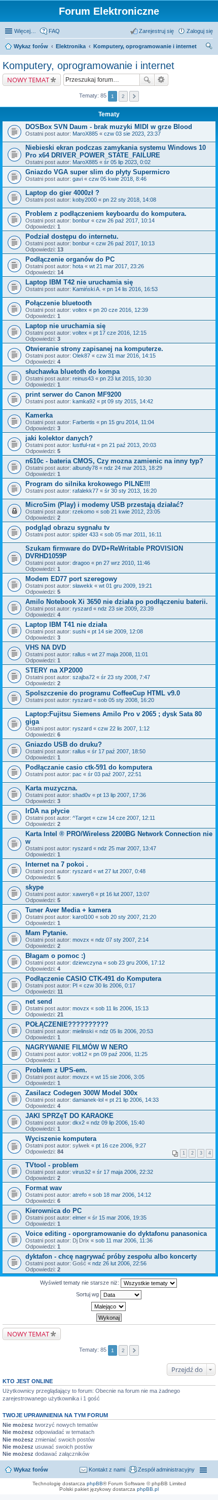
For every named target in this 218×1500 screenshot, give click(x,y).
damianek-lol (87, 1100)
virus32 (81, 1172)
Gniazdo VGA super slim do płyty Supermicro (97, 172)
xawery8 (83, 894)
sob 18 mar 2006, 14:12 (122, 1195)
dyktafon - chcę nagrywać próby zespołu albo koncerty (111, 1256)
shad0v (81, 795)
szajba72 (83, 677)
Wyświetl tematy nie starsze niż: (80, 1283)
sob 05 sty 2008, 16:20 (126, 700)
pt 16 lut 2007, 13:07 (125, 894)
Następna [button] (134, 96)
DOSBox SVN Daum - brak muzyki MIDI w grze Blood (108, 127)
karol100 (83, 917)
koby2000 (84, 200)
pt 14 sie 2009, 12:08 (117, 631)
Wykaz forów (31, 46)
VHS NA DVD (45, 647)
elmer (79, 1218)
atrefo (79, 1195)
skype (34, 887)
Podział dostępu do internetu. (72, 236)
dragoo (81, 563)
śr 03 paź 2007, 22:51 (114, 774)
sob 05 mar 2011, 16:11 (133, 534)
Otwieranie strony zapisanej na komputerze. (94, 349)
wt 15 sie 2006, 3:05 (119, 1077)
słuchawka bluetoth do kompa (72, 371)
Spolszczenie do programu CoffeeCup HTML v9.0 (102, 693)
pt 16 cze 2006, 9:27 (121, 1145)
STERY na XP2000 (54, 670)
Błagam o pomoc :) (55, 956)
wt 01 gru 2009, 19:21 (125, 586)
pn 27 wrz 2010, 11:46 (123, 563)
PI (75, 985)
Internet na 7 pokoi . (56, 864)
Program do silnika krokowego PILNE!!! (87, 484)
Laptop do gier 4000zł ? (62, 193)
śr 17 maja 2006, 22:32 (125, 1172)
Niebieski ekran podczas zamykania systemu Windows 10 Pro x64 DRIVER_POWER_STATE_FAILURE (115, 151)
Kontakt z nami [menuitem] (107, 1469)
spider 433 (85, 534)
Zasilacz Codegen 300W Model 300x (81, 1093)
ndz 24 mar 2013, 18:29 (133, 468)
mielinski (82, 1031)
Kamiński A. (86, 289)
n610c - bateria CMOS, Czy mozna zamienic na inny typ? (114, 461)
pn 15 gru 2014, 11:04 (127, 422)
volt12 (79, 1054)
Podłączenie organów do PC (70, 259)
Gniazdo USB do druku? (63, 744)
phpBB (95, 1483)
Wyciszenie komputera (60, 1138)
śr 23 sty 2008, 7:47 (125, 677)
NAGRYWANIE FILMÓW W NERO (76, 1047)
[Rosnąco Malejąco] (109, 1306)
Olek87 (81, 356)
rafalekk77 (85, 491)
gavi (77, 179)
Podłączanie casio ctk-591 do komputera (88, 767)
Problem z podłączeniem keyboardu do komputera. (106, 213)
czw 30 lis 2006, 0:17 (109, 985)
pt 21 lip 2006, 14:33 (134, 1100)
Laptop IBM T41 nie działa (66, 624)
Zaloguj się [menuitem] (200, 31)
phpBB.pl (148, 1489)
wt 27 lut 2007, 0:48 (122, 871)
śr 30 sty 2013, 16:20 (130, 491)
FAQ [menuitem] (54, 31)
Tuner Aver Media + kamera (68, 910)
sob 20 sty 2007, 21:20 (128, 917)
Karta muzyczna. (51, 788)
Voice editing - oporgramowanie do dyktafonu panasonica (116, 1233)
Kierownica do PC (53, 1211)
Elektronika (71, 46)
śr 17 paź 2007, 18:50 (119, 751)
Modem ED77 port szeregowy (71, 579)
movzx (80, 940)
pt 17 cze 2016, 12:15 (120, 333)
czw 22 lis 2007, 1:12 (124, 728)
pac (77, 774)
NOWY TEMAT (28, 79)
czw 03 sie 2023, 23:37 (132, 134)
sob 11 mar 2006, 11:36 (124, 1240)
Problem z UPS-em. (56, 1070)
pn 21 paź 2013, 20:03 (128, 445)
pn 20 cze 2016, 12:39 (120, 310)
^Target (81, 818)
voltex (79, 310)
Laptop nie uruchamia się (65, 326)
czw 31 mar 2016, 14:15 (126, 356)
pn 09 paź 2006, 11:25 (120, 1054)
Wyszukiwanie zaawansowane (161, 80)
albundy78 (85, 468)
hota (77, 266)
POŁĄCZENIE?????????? (66, 1024)
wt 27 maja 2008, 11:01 (120, 654)
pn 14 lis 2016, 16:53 (132, 289)
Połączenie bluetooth (58, 303)
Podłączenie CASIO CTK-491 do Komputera (93, 978)
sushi (79, 631)
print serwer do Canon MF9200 (73, 394)
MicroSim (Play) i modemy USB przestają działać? (104, 504)
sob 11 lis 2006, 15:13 (122, 1008)
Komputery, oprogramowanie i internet (145, 46)
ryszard (82, 608)
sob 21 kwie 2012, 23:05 (130, 511)
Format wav (43, 1188)
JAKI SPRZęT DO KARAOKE (69, 1116)
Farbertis (83, 422)
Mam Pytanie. (46, 933)
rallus (79, 654)
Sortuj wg (88, 1294)
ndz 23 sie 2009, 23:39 (126, 608)
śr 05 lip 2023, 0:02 (127, 162)
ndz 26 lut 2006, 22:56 (119, 1263)
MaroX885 (85, 134)
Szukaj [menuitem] (209, 47)
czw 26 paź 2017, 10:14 (125, 220)
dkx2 (78, 1123)
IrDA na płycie (47, 811)
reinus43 (83, 378)
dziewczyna (87, 963)
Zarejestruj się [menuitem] (156, 31)
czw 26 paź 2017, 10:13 (125, 243)
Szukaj (147, 80)
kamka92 (83, 401)
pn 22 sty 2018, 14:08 (129, 200)
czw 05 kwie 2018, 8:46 (118, 179)
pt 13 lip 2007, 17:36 (121, 795)
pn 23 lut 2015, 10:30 (125, 378)
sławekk (82, 586)
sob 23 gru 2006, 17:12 (136, 963)
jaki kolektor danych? (59, 438)
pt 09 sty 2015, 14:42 (127, 401)
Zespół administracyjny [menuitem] (166, 1469)
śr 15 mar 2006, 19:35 (119, 1218)
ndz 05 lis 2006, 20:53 (126, 1031)
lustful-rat (83, 445)
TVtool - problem (52, 1165)
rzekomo (83, 511)
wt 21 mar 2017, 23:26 (116, 266)
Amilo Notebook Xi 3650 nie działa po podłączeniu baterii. (116, 601)
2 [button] (123, 96)
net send (38, 1001)
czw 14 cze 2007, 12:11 (126, 818)
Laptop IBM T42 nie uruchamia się (79, 282)
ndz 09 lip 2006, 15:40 (117, 1123)
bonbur (81, 220)
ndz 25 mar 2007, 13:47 (127, 848)
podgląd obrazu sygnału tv (67, 527)
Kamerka (39, 415)
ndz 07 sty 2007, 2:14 (122, 940)
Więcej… (25, 31)
